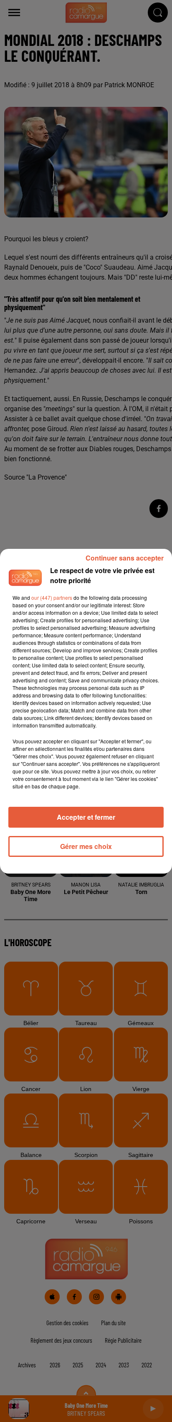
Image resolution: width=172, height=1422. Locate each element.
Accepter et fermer (86, 817)
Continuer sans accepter (125, 558)
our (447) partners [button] (51, 597)
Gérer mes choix (86, 846)
